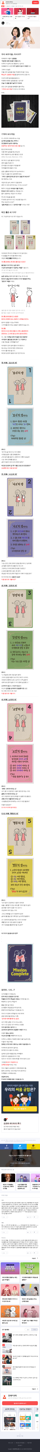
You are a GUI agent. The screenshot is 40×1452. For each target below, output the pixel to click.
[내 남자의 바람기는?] (32, 9)
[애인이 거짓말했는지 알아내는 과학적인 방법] (8, 1174)
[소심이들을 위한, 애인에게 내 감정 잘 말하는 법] (23, 1174)
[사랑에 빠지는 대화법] (7, 9)
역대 (34, 1329)
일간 (28, 1329)
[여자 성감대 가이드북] (20, 9)
